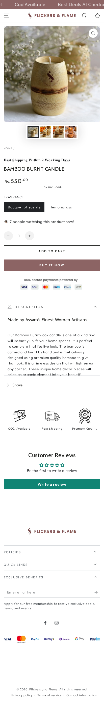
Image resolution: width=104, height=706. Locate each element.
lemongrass (61, 207)
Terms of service (49, 695)
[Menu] (6, 15)
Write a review (52, 484)
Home (8, 148)
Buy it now (52, 265)
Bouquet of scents (24, 207)
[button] (84, 15)
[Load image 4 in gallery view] (70, 132)
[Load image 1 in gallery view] (33, 132)
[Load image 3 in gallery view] (58, 132)
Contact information (81, 695)
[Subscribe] (97, 592)
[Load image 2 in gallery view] (45, 132)
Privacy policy (21, 695)
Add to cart (51, 251)
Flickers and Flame (43, 689)
